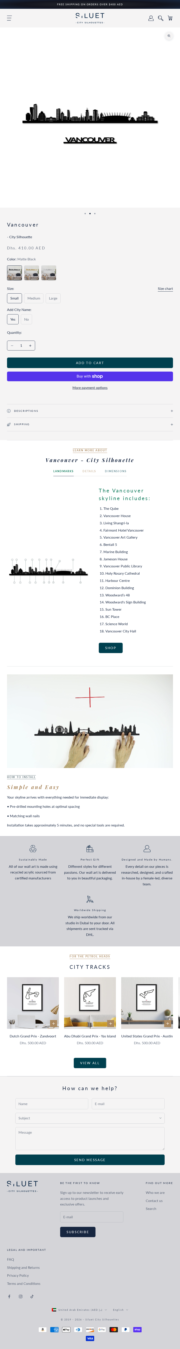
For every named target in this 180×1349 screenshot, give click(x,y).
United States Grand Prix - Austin (147, 1036)
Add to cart (90, 363)
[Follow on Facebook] (9, 1296)
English (118, 1309)
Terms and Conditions (23, 1283)
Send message (90, 1160)
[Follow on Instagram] (20, 1296)
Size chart (165, 288)
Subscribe (78, 1232)
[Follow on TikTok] (32, 1296)
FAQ (10, 1259)
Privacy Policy (18, 1275)
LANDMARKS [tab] (63, 471)
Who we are (155, 1192)
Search (151, 1208)
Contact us (154, 1200)
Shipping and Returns (23, 1267)
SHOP (110, 648)
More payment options (90, 387)
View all (90, 1063)
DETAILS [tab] (89, 471)
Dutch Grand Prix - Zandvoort (33, 1036)
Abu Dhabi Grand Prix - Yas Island (90, 1036)
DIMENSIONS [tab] (116, 471)
